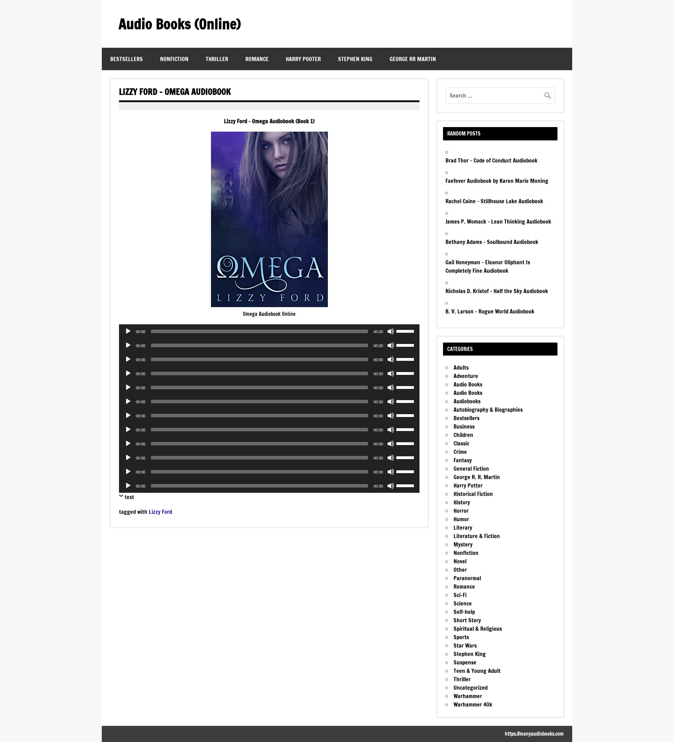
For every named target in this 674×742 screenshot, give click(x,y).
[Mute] (390, 331)
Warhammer (468, 696)
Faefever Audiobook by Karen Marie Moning (496, 181)
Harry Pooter (303, 59)
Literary (463, 527)
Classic (461, 443)
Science (463, 603)
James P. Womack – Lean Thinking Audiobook (498, 221)
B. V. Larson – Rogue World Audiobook (489, 311)
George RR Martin (413, 59)
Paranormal (467, 578)
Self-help (464, 612)
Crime (460, 452)
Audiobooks (467, 401)
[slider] (406, 330)
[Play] (128, 331)
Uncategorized (471, 687)
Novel (460, 561)
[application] (269, 331)
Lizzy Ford (160, 512)
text (129, 497)
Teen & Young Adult (477, 671)
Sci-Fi (460, 595)
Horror (461, 511)
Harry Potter (468, 485)
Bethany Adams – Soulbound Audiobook (491, 242)
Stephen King (355, 59)
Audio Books (468, 384)
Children (463, 435)
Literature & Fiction (477, 536)
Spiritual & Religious (478, 628)
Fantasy (463, 460)
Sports (461, 637)
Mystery (463, 544)
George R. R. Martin (477, 477)
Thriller (217, 59)
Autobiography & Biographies (488, 409)
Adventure (466, 376)
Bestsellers (126, 59)
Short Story (467, 620)
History (462, 502)
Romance (257, 59)
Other (460, 570)
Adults (461, 367)
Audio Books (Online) (180, 24)
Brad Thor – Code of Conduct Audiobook (491, 160)
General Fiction (471, 468)
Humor (461, 519)
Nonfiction (174, 59)
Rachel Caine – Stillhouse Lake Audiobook (494, 201)
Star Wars (465, 645)
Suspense (465, 662)
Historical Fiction (473, 494)
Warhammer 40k (473, 704)
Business (464, 426)
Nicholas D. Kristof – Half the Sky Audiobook (496, 291)
